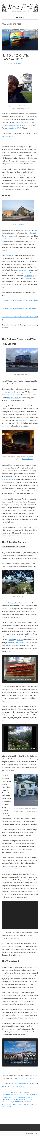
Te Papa (11, 256)
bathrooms (9, 479)
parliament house (8, 1099)
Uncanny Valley (23, 643)
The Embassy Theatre (9, 392)
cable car (27, 1095)
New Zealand (27, 1097)
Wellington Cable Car (15, 603)
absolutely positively (14, 128)
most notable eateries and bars (24, 1083)
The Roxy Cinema (13, 398)
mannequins (32, 637)
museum (20, 640)
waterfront (18, 1102)
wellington (28, 1102)
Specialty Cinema (27, 459)
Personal (25, 1092)
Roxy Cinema (21, 1099)
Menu (21, 17)
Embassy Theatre (8, 1097)
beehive (20, 1095)
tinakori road (7, 1102)
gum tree (11, 866)
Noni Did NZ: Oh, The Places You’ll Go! (16, 57)
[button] (15, 675)
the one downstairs (12, 645)
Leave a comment (7, 66)
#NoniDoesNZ (16, 1092)
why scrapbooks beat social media (13, 1086)
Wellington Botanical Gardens (14, 1104)
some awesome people (23, 270)
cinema (34, 1095)
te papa (29, 1099)
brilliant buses (25, 122)
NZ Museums (20, 224)
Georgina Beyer (29, 276)
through (11, 640)
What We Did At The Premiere (24, 1078)
